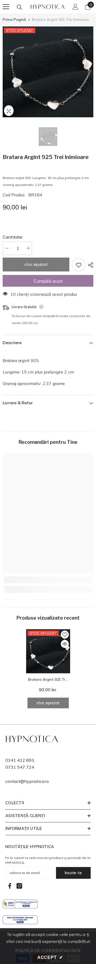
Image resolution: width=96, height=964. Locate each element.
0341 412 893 (19, 760)
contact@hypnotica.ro (27, 781)
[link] (48, 579)
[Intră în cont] (75, 7)
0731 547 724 (19, 767)
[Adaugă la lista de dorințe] (78, 264)
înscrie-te (73, 872)
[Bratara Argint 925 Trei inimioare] (48, 651)
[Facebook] (9, 885)
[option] (48, 71)
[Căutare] (19, 7)
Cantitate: (13, 237)
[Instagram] (19, 885)
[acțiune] (89, 265)
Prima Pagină (14, 19)
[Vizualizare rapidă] (65, 644)
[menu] (6, 6)
